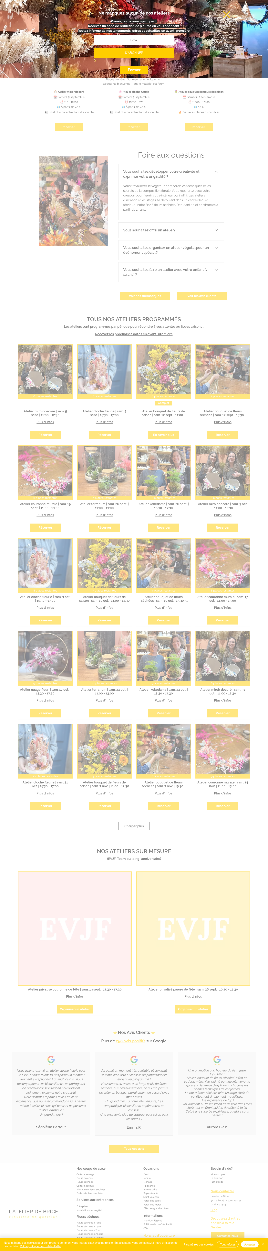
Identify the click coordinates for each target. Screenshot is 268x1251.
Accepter (249, 1244)
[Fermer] (263, 1244)
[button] (226, 14)
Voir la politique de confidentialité (40, 1246)
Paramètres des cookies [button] (199, 1244)
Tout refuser (227, 1244)
